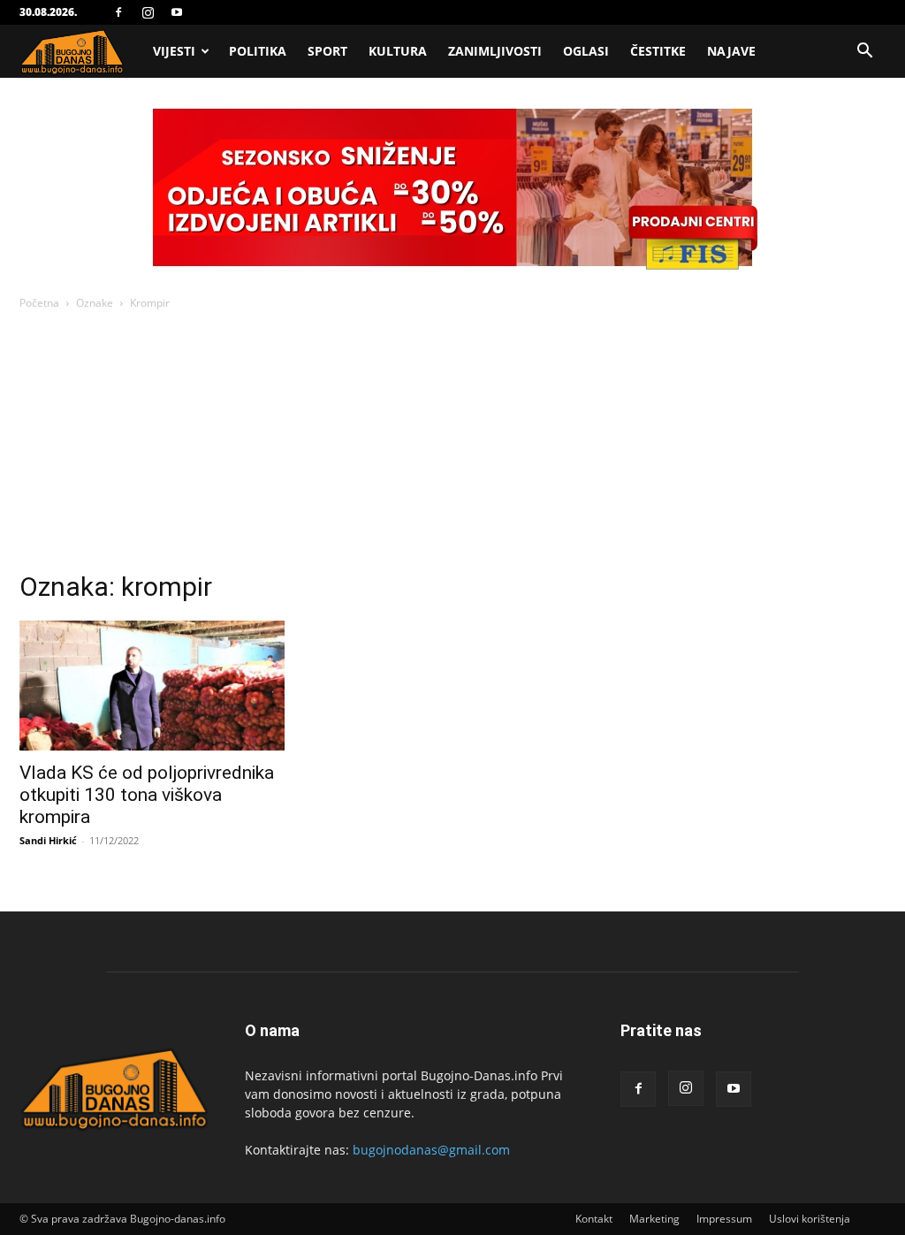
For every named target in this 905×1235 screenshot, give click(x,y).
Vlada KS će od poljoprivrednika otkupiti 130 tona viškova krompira (146, 794)
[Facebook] (118, 12)
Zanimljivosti (495, 50)
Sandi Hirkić (48, 840)
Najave (731, 50)
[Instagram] (147, 12)
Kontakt (593, 1218)
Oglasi (586, 50)
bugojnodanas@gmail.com (431, 1149)
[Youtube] (177, 12)
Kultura (398, 50)
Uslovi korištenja (809, 1218)
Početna (39, 302)
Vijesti (174, 50)
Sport (327, 50)
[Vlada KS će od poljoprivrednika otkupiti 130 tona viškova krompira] (152, 686)
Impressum (724, 1218)
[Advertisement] (452, 445)
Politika (257, 50)
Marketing (654, 1218)
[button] (864, 52)
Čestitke (658, 50)
